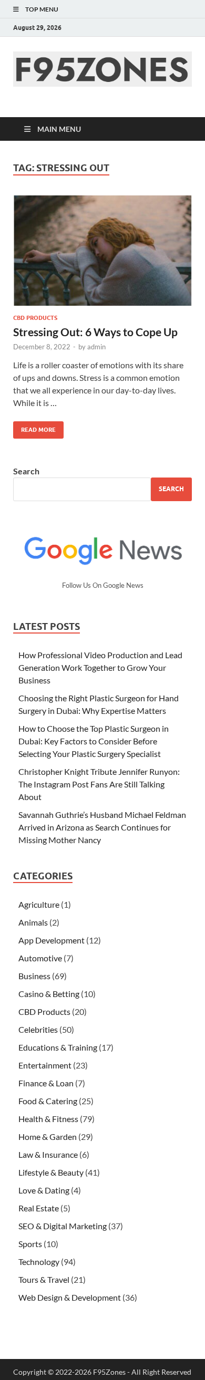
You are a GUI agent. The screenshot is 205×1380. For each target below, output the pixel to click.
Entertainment (44, 1065)
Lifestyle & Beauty (51, 1172)
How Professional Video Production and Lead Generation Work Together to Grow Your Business (100, 667)
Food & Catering (47, 1101)
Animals (33, 922)
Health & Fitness (48, 1119)
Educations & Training (57, 1047)
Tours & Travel (43, 1279)
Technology (38, 1262)
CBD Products (35, 317)
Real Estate (38, 1208)
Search (26, 471)
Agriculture (38, 904)
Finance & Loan (46, 1083)
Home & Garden (47, 1137)
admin (96, 347)
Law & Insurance (48, 1154)
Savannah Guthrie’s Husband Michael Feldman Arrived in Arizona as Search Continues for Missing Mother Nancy (102, 827)
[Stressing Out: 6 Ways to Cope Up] (102, 250)
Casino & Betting (48, 994)
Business (34, 976)
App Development (51, 940)
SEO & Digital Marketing (62, 1226)
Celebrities (38, 1029)
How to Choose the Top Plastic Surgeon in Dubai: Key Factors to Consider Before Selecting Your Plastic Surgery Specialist (93, 741)
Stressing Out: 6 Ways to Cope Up (95, 331)
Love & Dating (43, 1190)
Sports (30, 1244)
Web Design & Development (69, 1297)
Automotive (40, 958)
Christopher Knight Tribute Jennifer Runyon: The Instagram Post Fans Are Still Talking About (99, 784)
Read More (34, 427)
